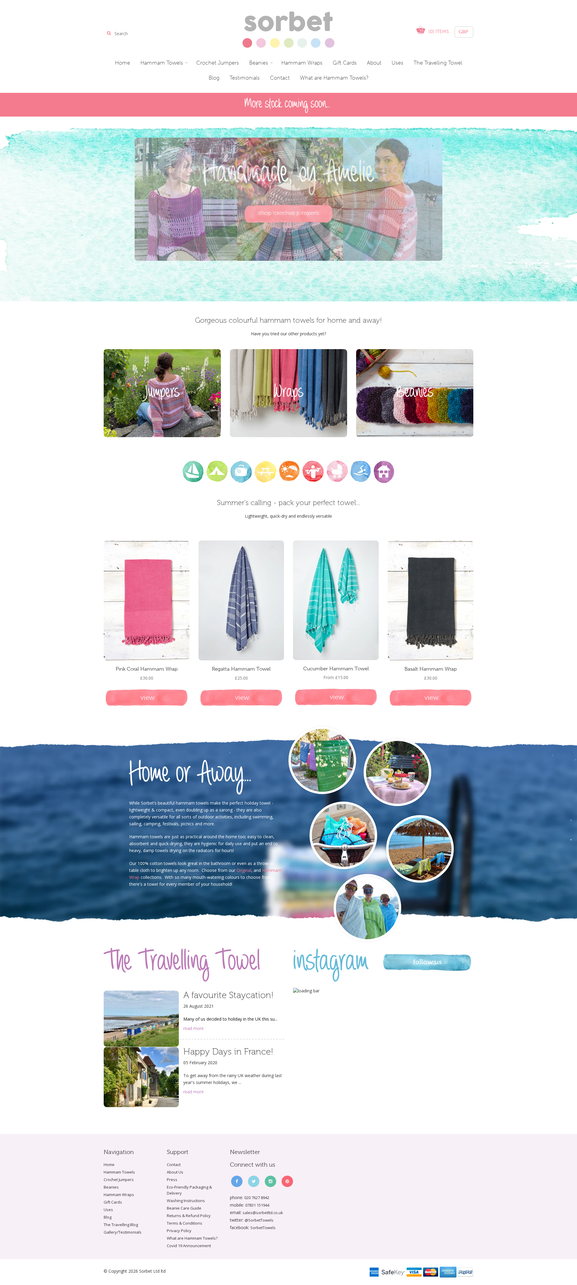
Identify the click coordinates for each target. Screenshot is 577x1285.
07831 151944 (257, 1205)
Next (464, 210)
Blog (107, 1217)
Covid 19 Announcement (189, 1245)
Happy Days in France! (228, 1051)
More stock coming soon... (287, 104)
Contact (174, 1164)
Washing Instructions (186, 1200)
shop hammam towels (289, 212)
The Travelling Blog (121, 1224)
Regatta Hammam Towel (241, 669)
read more (193, 1028)
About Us (175, 1172)
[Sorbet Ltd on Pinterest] (287, 1181)
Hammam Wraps (119, 1194)
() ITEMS (438, 31)
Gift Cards (113, 1202)
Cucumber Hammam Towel (336, 668)
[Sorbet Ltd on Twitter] (253, 1181)
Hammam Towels (119, 1172)
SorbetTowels (263, 1227)
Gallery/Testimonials (123, 1232)
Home (109, 1164)
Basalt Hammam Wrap (431, 669)
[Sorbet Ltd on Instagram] (270, 1181)
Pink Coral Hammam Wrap (147, 669)
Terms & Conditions (184, 1223)
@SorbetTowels (259, 1220)
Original (244, 870)
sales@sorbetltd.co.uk (263, 1212)
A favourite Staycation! (228, 995)
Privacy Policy (179, 1230)
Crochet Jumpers (119, 1179)
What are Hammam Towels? (192, 1238)
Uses (108, 1209)
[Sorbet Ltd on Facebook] (237, 1181)
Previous (112, 210)
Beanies (111, 1187)
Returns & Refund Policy (189, 1215)
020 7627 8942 (256, 1197)
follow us (427, 962)
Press (172, 1179)
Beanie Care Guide (184, 1208)
